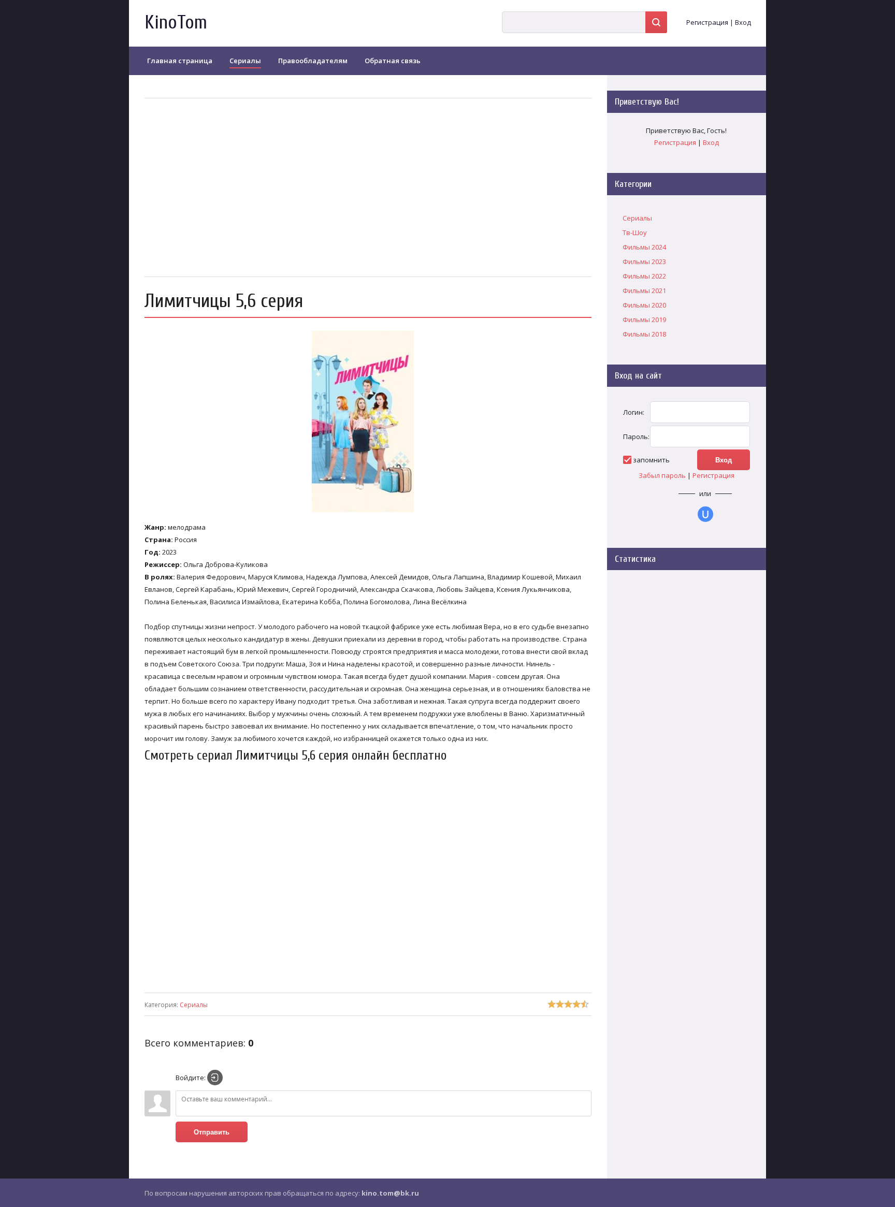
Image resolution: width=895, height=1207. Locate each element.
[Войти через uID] (705, 514)
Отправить (211, 1132)
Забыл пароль (662, 475)
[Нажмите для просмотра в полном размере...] (368, 512)
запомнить (651, 459)
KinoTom (176, 22)
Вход (743, 22)
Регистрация (707, 22)
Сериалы (194, 1004)
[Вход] (215, 1077)
